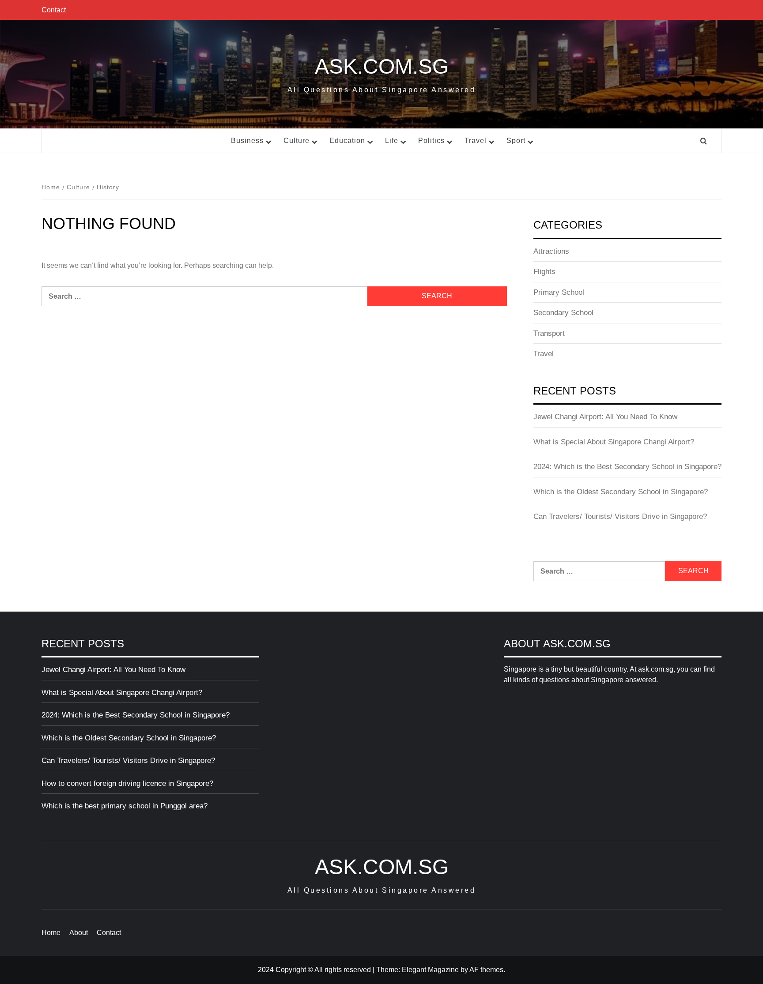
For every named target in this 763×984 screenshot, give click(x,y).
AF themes (486, 969)
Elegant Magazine (430, 969)
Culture (296, 140)
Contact (54, 10)
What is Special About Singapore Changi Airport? (613, 442)
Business (247, 140)
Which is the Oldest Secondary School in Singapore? (620, 492)
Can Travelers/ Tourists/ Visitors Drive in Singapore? (620, 516)
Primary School (558, 292)
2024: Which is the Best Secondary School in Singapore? (627, 466)
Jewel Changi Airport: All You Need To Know (605, 417)
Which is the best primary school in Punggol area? (125, 806)
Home (51, 932)
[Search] (703, 141)
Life (391, 140)
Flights (544, 271)
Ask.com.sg (382, 66)
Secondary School (563, 312)
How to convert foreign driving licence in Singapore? (127, 783)
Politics (431, 140)
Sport (515, 140)
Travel (476, 140)
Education (347, 140)
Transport (549, 333)
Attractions (551, 251)
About (78, 932)
